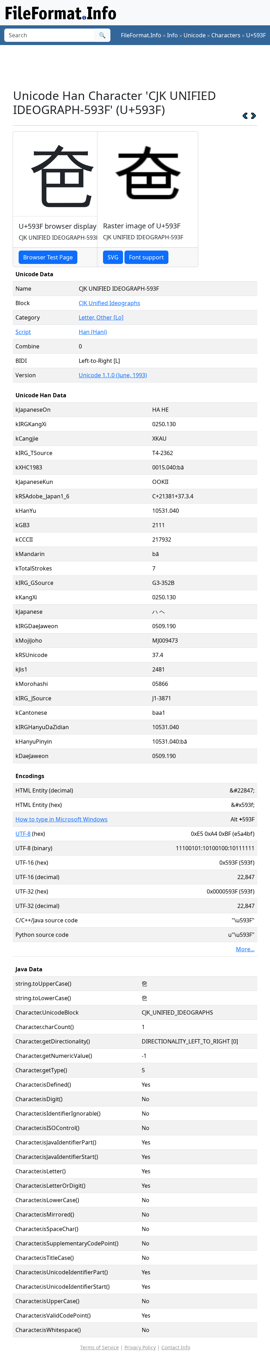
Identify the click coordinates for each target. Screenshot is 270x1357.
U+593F (256, 35)
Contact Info (175, 1347)
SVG (113, 257)
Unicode (195, 35)
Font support (146, 257)
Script (23, 332)
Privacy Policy (140, 1347)
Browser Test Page (48, 257)
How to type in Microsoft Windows (61, 819)
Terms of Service (99, 1347)
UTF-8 (23, 834)
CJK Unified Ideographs (109, 303)
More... (245, 949)
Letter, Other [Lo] (101, 317)
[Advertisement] (141, 66)
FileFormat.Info (141, 35)
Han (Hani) (93, 332)
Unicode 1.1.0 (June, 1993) (113, 375)
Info (172, 35)
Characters (225, 35)
